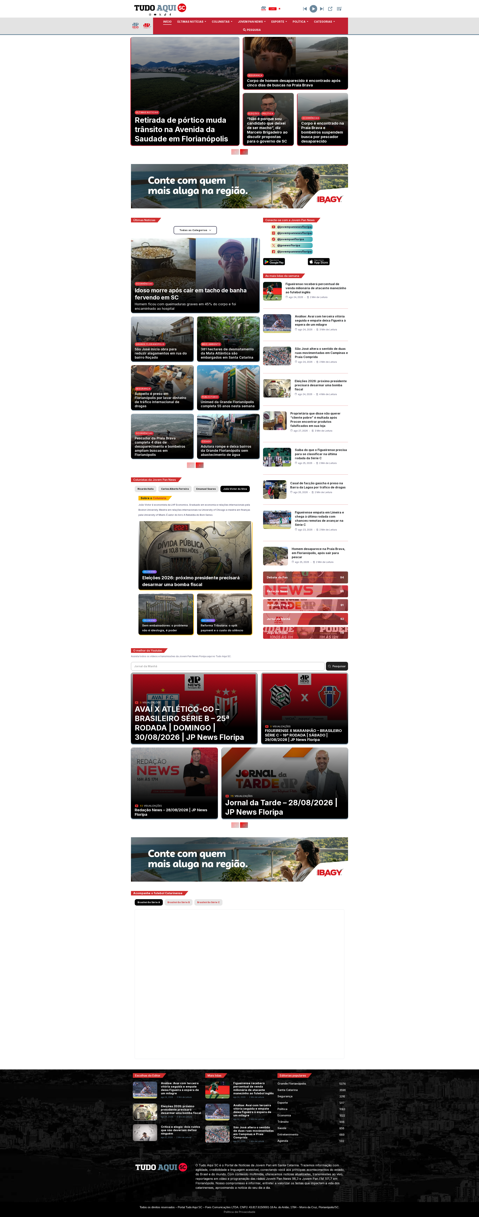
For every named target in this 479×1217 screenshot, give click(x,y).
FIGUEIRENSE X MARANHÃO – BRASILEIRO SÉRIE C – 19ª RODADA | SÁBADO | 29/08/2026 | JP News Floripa (303, 735)
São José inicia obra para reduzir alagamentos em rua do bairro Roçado (161, 353)
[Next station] (305, 9)
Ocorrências (311, 118)
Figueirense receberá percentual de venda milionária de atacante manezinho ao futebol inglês (316, 288)
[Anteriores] (235, 152)
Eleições (253, 113)
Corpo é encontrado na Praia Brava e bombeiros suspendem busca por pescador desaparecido (322, 132)
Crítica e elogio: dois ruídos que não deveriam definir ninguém (180, 1130)
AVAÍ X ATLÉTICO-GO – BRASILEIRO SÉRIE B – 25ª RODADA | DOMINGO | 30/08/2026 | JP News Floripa (189, 723)
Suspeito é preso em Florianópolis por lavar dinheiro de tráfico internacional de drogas (160, 400)
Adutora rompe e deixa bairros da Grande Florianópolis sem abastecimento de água (226, 450)
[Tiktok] (165, 14)
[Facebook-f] (170, 14)
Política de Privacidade (239, 1212)
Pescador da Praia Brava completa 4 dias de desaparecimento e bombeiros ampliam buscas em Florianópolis (160, 446)
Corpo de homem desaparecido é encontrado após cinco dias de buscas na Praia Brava (294, 82)
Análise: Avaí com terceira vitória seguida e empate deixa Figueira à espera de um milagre (320, 320)
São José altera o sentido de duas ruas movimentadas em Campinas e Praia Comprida (321, 353)
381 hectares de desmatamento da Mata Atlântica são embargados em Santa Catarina (227, 353)
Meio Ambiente (211, 344)
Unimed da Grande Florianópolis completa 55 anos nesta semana (228, 404)
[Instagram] (150, 14)
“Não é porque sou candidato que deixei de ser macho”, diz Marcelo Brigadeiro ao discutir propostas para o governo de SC (267, 130)
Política (268, 113)
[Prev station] (322, 9)
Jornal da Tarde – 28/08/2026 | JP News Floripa (281, 807)
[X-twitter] (160, 14)
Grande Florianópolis (150, 344)
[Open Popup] (330, 9)
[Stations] (339, 8)
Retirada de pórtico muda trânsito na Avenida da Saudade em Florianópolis (181, 129)
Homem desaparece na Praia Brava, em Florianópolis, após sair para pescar (318, 553)
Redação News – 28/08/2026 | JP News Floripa (171, 812)
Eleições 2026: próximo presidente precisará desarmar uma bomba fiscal (321, 385)
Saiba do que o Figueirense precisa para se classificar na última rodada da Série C (321, 454)
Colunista (159, 498)
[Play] (313, 8)
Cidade (206, 441)
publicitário (210, 397)
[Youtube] (155, 14)
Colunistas (149, 572)
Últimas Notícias (147, 112)
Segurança (255, 75)
